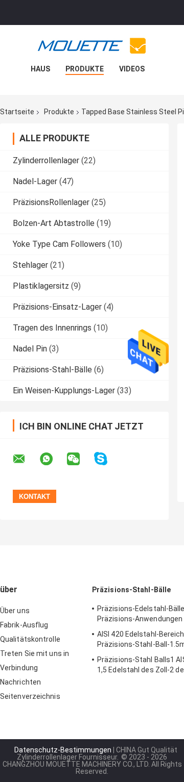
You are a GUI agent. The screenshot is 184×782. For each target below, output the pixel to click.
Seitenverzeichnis (30, 696)
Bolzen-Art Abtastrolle (54, 223)
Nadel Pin (30, 349)
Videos (132, 69)
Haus (40, 69)
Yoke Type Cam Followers (59, 244)
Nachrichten (20, 682)
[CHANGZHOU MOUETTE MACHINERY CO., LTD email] (25, 459)
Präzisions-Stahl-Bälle (52, 369)
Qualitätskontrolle (30, 639)
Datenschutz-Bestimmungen (62, 750)
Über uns (15, 611)
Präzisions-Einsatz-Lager (57, 307)
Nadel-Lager (35, 181)
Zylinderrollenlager (46, 160)
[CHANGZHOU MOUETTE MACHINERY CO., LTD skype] (107, 459)
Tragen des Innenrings (52, 328)
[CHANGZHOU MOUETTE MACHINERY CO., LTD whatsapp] (52, 459)
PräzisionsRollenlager (51, 202)
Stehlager (30, 265)
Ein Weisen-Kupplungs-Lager (64, 390)
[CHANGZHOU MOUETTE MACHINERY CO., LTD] (92, 45)
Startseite (17, 112)
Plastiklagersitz (41, 286)
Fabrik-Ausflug (24, 625)
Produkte (84, 69)
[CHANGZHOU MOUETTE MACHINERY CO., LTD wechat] (80, 459)
